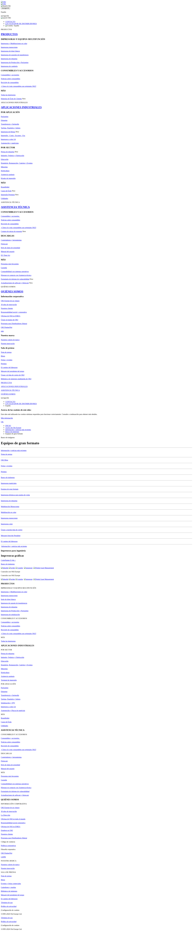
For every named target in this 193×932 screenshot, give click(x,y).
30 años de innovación (9, 305)
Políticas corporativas (8, 846)
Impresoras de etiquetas (9, 59)
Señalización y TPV (8, 703)
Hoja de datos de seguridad (10, 248)
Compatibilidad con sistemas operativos (15, 271)
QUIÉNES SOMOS (12, 291)
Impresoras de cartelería (9, 66)
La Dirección (5, 815)
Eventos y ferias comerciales (11, 884)
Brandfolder (5, 187)
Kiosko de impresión (8, 178)
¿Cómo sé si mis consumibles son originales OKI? (18, 86)
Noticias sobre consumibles (10, 79)
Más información (7, 418)
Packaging (4, 117)
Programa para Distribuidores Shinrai (14, 324)
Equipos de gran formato (9, 489)
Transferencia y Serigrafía (10, 124)
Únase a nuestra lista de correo (11, 530)
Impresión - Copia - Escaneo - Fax (13, 136)
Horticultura (5, 171)
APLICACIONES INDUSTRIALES (21, 107)
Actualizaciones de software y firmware (15, 283)
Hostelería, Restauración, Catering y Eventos (17, 163)
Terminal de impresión (9, 680)
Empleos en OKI (7, 830)
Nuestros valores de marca (10, 340)
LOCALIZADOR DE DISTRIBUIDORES (21, 24)
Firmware (4, 244)
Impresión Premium (8, 195)
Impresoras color (7, 524)
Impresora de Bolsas (8, 132)
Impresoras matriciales (9, 483)
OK (2, 422)
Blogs (3, 356)
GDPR (3, 857)
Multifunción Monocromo (10, 507)
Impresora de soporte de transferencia (14, 603)
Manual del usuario (7, 251)
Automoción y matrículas (10, 143)
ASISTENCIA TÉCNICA (15, 207)
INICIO (8, 426)
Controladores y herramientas (11, 240)
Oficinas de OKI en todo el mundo (13, 819)
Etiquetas (4, 120)
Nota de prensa (6, 352)
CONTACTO (10, 22)
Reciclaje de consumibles (10, 82)
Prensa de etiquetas (7, 152)
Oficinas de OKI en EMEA (10, 316)
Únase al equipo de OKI (9, 320)
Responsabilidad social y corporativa (14, 312)
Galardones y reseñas (8, 887)
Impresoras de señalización (10, 615)
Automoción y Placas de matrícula (13, 710)
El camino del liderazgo (9, 367)
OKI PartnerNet (6, 327)
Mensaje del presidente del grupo (12, 371)
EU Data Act (5, 255)
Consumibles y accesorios (10, 75)
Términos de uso (7, 903)
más (2, 331)
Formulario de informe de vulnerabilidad (15, 279)
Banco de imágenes (12, 432)
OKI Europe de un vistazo (10, 301)
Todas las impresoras (8, 95)
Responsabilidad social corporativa (13, 823)
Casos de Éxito (6, 191)
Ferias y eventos (6, 360)
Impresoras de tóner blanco (10, 51)
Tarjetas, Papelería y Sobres (10, 128)
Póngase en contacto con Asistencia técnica (16, 275)
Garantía (4, 268)
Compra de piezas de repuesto (11, 231)
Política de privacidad (8, 906)
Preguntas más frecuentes (10, 264)
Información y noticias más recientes (18, 430)
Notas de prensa (6, 454)
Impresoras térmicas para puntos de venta (15, 495)
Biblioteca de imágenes (9, 891)
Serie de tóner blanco (8, 599)
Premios (4, 364)
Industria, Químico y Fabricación (12, 156)
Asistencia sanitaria (7, 174)
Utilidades (4, 198)
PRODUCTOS (9, 34)
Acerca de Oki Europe (13, 428)
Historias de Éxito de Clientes (11, 99)
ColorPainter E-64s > (8, 560)
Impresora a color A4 (8, 139)
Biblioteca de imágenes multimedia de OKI (16, 379)
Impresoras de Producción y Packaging (14, 62)
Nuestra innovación (8, 344)
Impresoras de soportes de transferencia (14, 55)
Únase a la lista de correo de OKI (12, 375)
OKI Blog (4, 460)
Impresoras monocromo (9, 47)
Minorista (4, 167)
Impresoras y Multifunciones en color (14, 43)
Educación (4, 159)
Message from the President (10, 536)
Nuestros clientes (7, 308)
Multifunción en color (8, 512)
